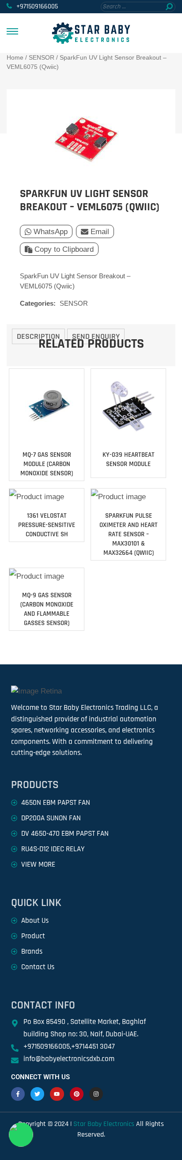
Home (15, 57)
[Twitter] (37, 1094)
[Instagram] (96, 1094)
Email (100, 231)
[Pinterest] (76, 1094)
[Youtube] (57, 1094)
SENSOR (41, 57)
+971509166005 (37, 6)
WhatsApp (51, 231)
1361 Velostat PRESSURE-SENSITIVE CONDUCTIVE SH (46, 525)
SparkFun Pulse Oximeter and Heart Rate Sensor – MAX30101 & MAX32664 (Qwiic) (128, 534)
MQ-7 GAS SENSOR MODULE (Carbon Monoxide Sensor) (46, 464)
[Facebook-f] (18, 1094)
